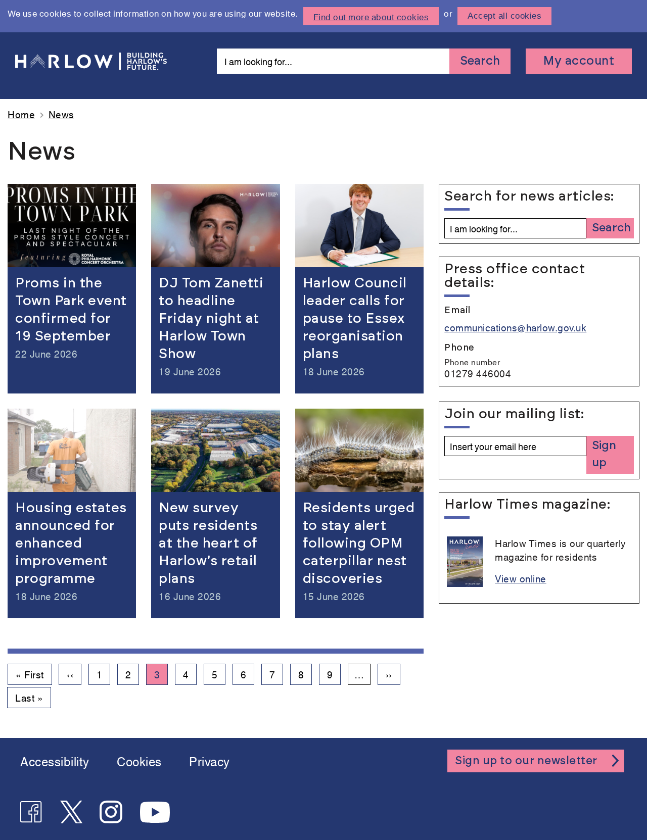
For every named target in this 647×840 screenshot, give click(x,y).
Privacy (209, 760)
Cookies (139, 760)
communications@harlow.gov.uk (515, 327)
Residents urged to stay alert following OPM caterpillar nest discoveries (359, 543)
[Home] (91, 61)
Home (21, 114)
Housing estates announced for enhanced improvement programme (71, 543)
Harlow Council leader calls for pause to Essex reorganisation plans (355, 318)
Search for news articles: (515, 196)
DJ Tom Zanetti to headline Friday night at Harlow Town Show (211, 318)
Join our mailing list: (514, 414)
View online (520, 578)
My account (578, 61)
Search (480, 61)
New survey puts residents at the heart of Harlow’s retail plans (208, 543)
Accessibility (54, 760)
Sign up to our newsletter (526, 760)
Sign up (604, 454)
